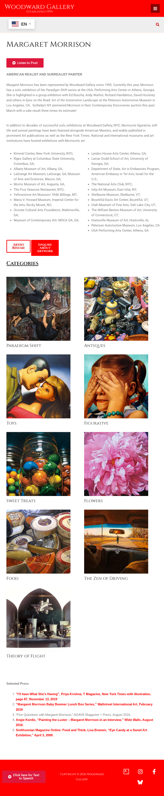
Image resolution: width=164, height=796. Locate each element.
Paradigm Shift (23, 345)
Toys (11, 423)
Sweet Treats (20, 500)
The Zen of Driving (106, 578)
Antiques (94, 345)
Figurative (96, 423)
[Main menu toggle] (155, 8)
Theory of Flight (25, 656)
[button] (158, 25)
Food (12, 578)
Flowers (93, 500)
